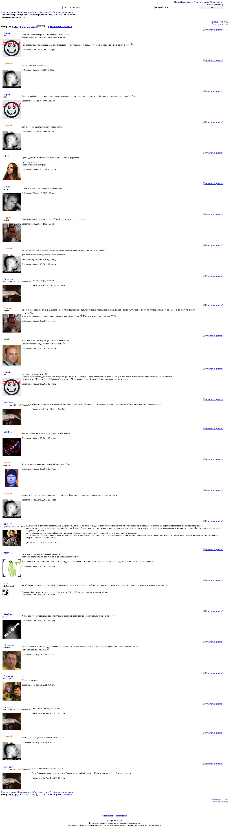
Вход (177, 2)
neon (6, 583)
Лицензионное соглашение (114, 816)
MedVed (8, 553)
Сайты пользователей (41, 12)
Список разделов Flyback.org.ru (208, 2)
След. (33, 26)
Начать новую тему (219, 22)
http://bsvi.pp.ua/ (34, 162)
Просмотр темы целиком (60, 26)
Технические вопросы (63, 12)
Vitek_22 (8, 524)
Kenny (7, 187)
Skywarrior (9, 645)
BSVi (6, 156)
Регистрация (187, 2)
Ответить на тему (220, 24)
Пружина (8, 676)
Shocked (8, 432)
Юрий (7, 33)
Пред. (16, 26)
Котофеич (8, 279)
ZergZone (8, 614)
